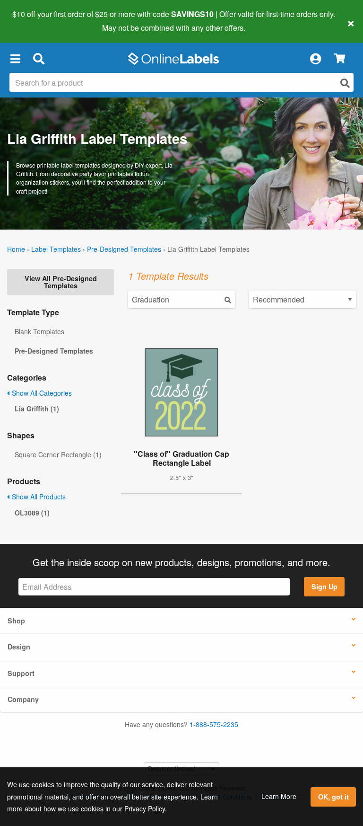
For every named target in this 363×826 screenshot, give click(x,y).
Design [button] (19, 646)
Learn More (278, 796)
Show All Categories (41, 393)
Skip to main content (34, 21)
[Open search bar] (38, 58)
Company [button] (23, 699)
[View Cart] (339, 58)
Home (16, 249)
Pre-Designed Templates (124, 249)
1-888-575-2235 (214, 724)
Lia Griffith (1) (37, 408)
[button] (15, 58)
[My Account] (315, 58)
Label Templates (56, 249)
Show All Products (38, 496)
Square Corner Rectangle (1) (58, 454)
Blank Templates (39, 331)
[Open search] (345, 83)
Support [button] (21, 673)
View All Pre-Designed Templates (61, 282)
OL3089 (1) (32, 512)
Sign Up (324, 586)
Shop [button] (16, 620)
